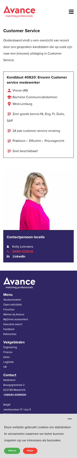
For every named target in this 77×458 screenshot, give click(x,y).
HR (5, 367)
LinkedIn (19, 256)
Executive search (12, 324)
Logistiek (8, 362)
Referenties (9, 334)
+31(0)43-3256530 (14, 394)
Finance (7, 352)
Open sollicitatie (12, 304)
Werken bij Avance (13, 314)
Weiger (30, 450)
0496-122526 (22, 252)
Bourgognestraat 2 (14, 385)
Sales (6, 357)
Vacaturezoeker (12, 299)
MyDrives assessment (15, 319)
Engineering (10, 347)
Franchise (8, 309)
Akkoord (12, 450)
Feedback (9, 329)
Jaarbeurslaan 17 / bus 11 (17, 409)
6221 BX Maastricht (14, 390)
